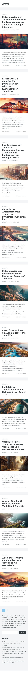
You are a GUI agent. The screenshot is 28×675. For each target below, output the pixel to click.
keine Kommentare (21, 65)
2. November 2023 (14, 281)
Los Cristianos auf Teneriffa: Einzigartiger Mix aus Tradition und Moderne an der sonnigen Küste (13, 151)
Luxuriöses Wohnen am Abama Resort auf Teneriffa (14, 333)
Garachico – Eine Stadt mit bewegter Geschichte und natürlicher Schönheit (13, 446)
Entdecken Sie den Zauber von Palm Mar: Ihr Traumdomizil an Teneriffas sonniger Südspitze (14, 22)
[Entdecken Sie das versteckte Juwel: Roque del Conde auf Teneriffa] (14, 293)
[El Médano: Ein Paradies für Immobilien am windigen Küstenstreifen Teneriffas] (14, 105)
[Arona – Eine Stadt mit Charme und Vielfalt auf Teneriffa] (14, 520)
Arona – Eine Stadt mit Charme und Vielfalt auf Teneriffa (13, 503)
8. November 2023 (14, 222)
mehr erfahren (5, 65)
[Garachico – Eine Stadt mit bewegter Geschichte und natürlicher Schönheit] (14, 463)
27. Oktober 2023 (14, 338)
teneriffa (5, 14)
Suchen (22, 632)
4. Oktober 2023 (14, 452)
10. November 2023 (14, 94)
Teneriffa (5, 30)
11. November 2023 (14, 30)
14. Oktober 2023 (14, 394)
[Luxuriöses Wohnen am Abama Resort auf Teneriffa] (14, 349)
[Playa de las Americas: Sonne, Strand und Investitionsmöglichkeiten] (14, 233)
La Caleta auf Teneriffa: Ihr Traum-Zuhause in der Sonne (14, 389)
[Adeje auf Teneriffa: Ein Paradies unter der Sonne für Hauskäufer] (14, 579)
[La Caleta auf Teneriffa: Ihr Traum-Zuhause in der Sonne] (14, 406)
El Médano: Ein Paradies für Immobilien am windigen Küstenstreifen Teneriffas (10, 85)
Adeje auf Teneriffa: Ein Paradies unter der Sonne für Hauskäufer (12, 562)
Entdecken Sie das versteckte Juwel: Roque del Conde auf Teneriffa (13, 275)
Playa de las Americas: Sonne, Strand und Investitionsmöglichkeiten (14, 214)
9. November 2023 (14, 160)
